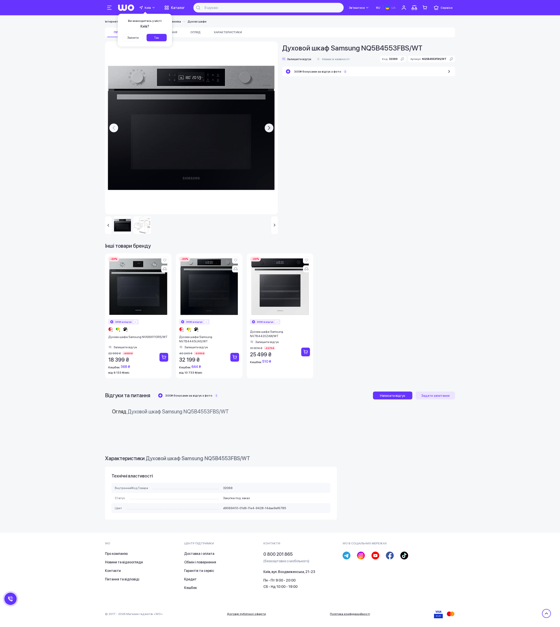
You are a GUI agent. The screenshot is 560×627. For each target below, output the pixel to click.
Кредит (190, 579)
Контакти (113, 571)
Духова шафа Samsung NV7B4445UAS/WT (195, 339)
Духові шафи (196, 21)
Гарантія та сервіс (199, 571)
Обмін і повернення (200, 562)
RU (378, 7)
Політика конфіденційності (350, 614)
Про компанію (116, 554)
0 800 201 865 (278, 554)
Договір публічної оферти (246, 614)
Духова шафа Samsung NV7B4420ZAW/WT (266, 334)
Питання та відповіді (122, 579)
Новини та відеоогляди (124, 562)
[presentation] (113, 128)
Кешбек (190, 588)
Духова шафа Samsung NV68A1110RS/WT (138, 337)
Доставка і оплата (199, 554)
